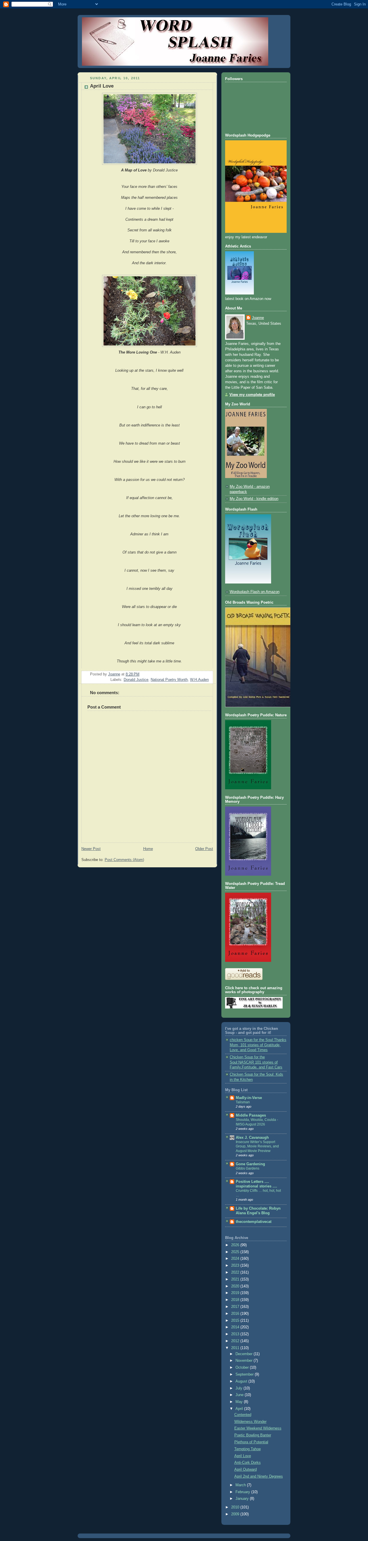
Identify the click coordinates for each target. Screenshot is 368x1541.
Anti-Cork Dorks (247, 1463)
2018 (235, 1300)
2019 (235, 1293)
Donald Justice (136, 680)
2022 (235, 1272)
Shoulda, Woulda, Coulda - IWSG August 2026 (257, 1122)
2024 (235, 1259)
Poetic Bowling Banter (252, 1435)
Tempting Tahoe (247, 1449)
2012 (235, 1341)
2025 (235, 1252)
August (241, 1381)
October (242, 1368)
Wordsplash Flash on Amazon (254, 592)
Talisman (243, 1102)
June (240, 1395)
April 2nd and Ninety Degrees (258, 1476)
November (244, 1361)
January (242, 1499)
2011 (235, 1348)
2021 (235, 1279)
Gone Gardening (250, 1164)
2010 (235, 1507)
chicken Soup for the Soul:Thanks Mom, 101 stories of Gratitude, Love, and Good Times (258, 1045)
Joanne (258, 318)
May (239, 1402)
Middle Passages (251, 1115)
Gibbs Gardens (247, 1168)
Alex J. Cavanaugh (252, 1138)
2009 (235, 1514)
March (241, 1485)
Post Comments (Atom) (124, 860)
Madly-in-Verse (249, 1098)
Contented (242, 1415)
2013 (235, 1334)
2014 (235, 1327)
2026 (235, 1245)
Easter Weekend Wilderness (257, 1428)
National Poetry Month (169, 680)
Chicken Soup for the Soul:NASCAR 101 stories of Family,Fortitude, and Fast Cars (256, 1062)
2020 (235, 1286)
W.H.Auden (199, 680)
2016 (235, 1314)
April (239, 1409)
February (243, 1492)
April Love (242, 1456)
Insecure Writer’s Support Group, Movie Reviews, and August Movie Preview (257, 1146)
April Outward (245, 1470)
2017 (235, 1307)
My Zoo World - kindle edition (254, 499)
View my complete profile (252, 395)
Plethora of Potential (251, 1442)
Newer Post (91, 849)
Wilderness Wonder (250, 1422)
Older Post (204, 849)
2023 (235, 1266)
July (239, 1388)
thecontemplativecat (253, 1222)
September (245, 1374)
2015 (235, 1321)
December (244, 1354)
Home (148, 849)
